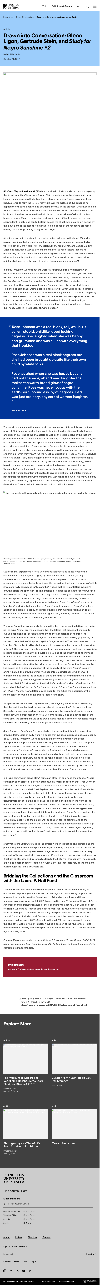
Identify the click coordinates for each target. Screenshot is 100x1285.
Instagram (4, 1270)
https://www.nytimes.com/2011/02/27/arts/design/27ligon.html (54, 1004)
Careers (46, 1237)
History (18, 1237)
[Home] (11, 6)
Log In (33, 1261)
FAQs (16, 1261)
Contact (7, 1261)
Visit (44, 6)
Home (5, 17)
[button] (13, 1178)
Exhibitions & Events (62, 6)
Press (24, 1261)
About (6, 1237)
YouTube (23, 1270)
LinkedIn (30, 1270)
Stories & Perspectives (25, 17)
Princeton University (27, 1281)
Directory (32, 1237)
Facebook (11, 1270)
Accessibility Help (48, 1281)
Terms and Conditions (66, 1281)
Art (78, 6)
